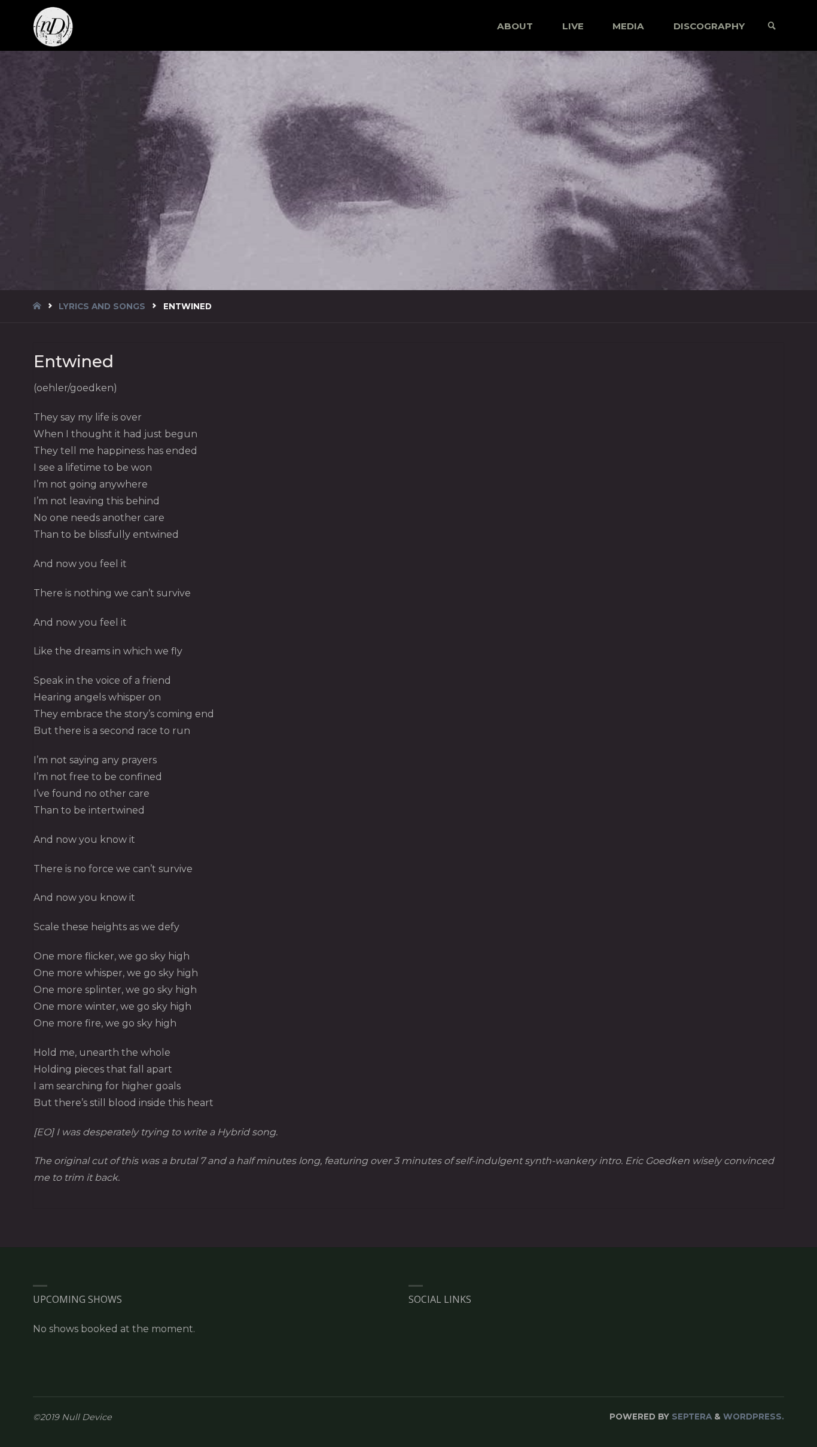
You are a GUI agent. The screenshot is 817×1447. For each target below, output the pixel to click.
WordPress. (753, 1416)
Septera (690, 1416)
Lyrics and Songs (102, 306)
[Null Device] (53, 26)
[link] (772, 26)
